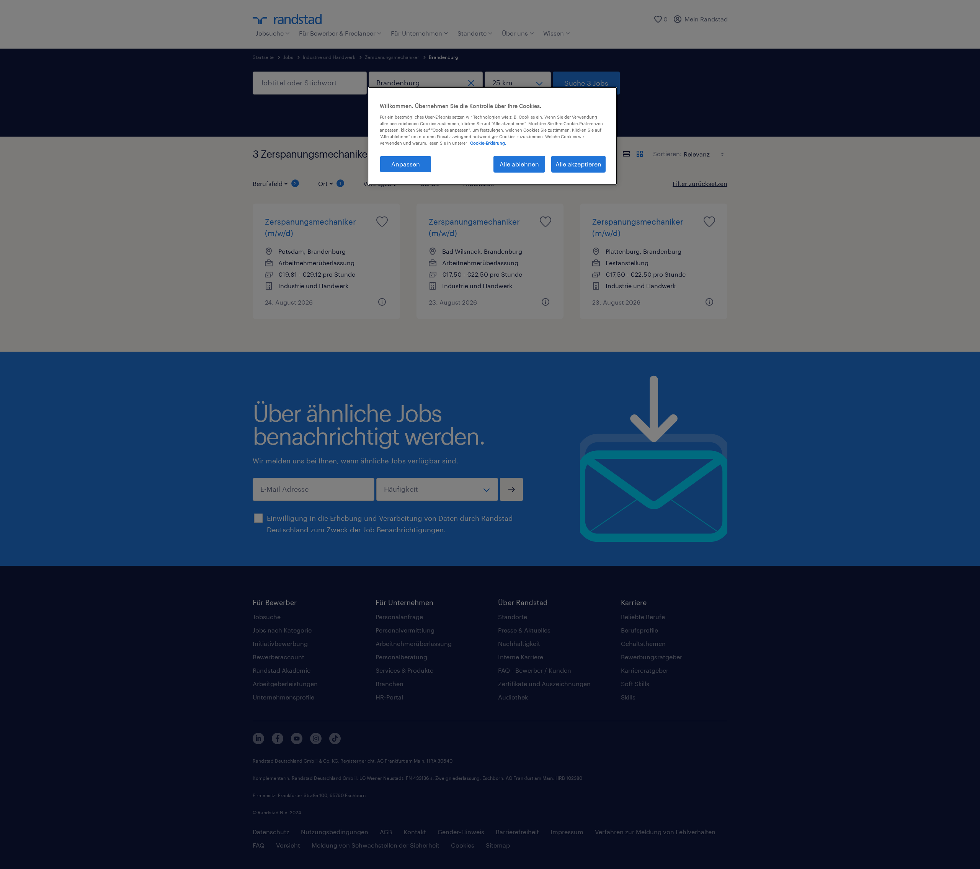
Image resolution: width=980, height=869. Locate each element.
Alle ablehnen (519, 164)
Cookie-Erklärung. (488, 142)
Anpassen (405, 164)
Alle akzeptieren (578, 164)
